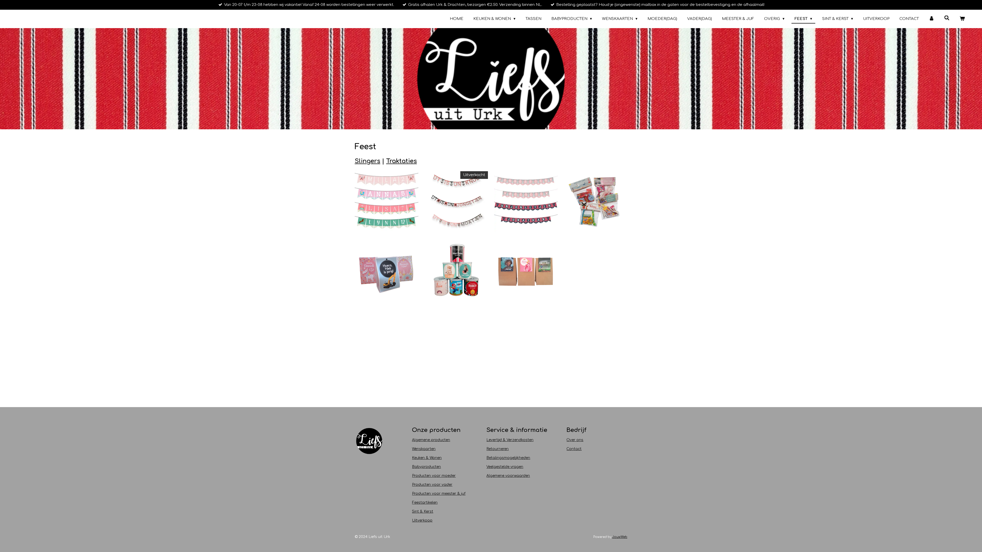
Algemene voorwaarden (508, 476)
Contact (574, 449)
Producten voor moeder (434, 476)
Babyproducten (426, 467)
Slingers (367, 161)
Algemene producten (431, 440)
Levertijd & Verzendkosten (509, 440)
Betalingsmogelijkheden (508, 458)
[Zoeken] (947, 18)
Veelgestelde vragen (504, 467)
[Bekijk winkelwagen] (962, 19)
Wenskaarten (424, 449)
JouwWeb (619, 537)
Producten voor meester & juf (438, 494)
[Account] (931, 19)
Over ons (574, 440)
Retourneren (497, 449)
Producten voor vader (432, 485)
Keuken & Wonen (427, 458)
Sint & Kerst (422, 511)
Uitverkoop (422, 520)
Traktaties (401, 161)
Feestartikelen (425, 502)
